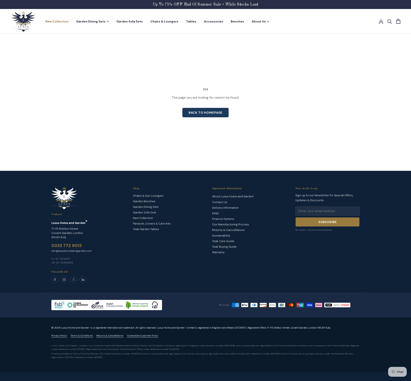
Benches (237, 21)
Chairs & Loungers (164, 21)
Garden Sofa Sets (129, 21)
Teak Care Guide (223, 241)
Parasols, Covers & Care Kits (152, 223)
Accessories (213, 21)
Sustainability (221, 235)
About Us (259, 21)
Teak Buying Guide (224, 247)
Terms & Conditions (81, 336)
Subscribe (327, 222)
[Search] (389, 21)
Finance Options (223, 219)
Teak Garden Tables (146, 229)
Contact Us (219, 202)
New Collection (56, 21)
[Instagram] (64, 279)
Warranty (218, 252)
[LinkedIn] (83, 279)
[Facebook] (54, 279)
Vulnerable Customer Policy (142, 336)
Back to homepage (205, 113)
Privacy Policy (59, 336)
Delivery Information (225, 208)
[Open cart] (398, 21)
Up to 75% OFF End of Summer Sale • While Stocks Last (205, 4)
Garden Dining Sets (91, 21)
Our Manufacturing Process (230, 224)
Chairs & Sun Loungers (148, 196)
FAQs (215, 213)
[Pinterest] (73, 279)
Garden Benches (144, 201)
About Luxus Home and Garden (233, 196)
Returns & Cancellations (228, 230)
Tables (191, 21)
